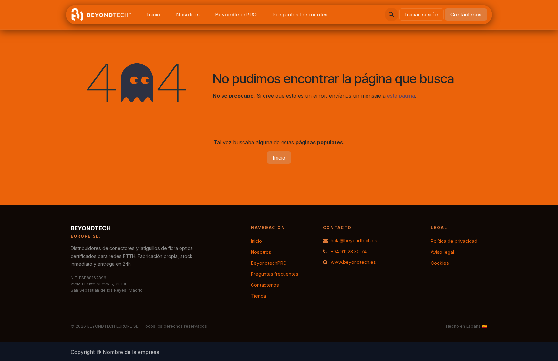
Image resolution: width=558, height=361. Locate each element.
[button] (391, 14)
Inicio (279, 157)
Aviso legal (442, 252)
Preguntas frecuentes (274, 274)
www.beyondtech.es (353, 262)
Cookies (440, 263)
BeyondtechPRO (269, 263)
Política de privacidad (454, 241)
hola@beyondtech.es (354, 240)
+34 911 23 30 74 (349, 251)
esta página (401, 95)
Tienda (258, 296)
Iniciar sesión (421, 14)
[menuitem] (153, 14)
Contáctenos (465, 14)
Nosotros (261, 252)
